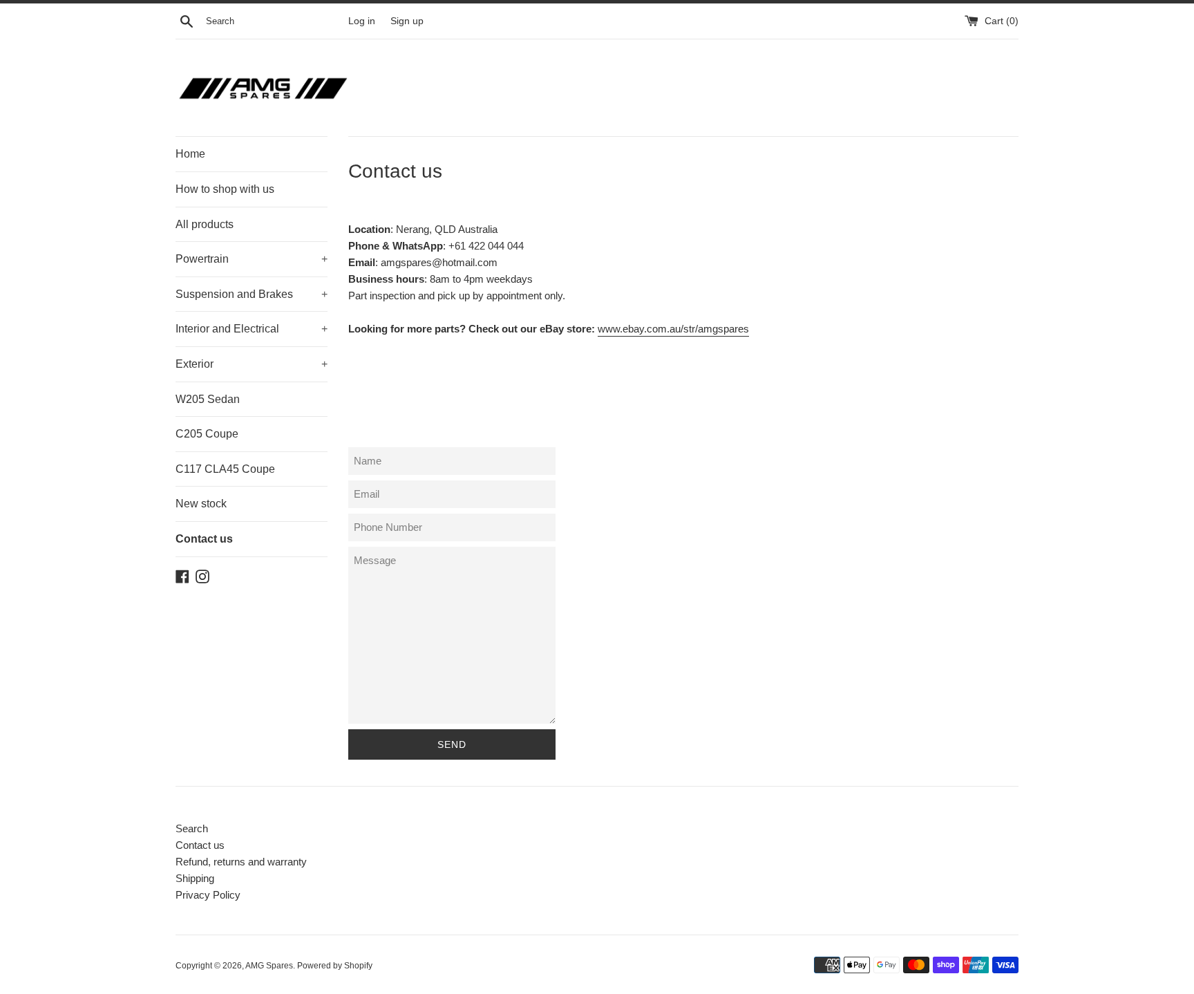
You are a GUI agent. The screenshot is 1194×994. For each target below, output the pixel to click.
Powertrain (252, 259)
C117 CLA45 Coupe (225, 469)
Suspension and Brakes (252, 294)
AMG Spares (269, 965)
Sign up (407, 21)
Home (190, 154)
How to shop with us (225, 189)
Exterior (252, 364)
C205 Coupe (207, 434)
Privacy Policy (208, 895)
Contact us (204, 539)
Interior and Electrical (252, 329)
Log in (361, 21)
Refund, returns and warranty (241, 862)
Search (192, 828)
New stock (201, 503)
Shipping (195, 878)
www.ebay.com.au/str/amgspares (673, 329)
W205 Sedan (208, 399)
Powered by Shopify (334, 965)
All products (205, 224)
